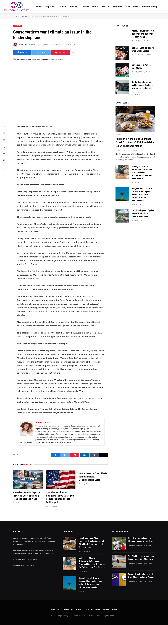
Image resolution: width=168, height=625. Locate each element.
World (62, 6)
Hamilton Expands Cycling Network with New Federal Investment (143, 213)
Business (119, 135)
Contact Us (132, 6)
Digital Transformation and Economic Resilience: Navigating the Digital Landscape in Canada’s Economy (143, 85)
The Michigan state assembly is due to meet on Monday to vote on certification (141, 558)
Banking (74, 6)
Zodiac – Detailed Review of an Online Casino (143, 49)
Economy (17, 25)
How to (105, 6)
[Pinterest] (4, 153)
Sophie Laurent (28, 45)
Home (39, 6)
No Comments (58, 45)
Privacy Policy (110, 609)
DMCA (78, 609)
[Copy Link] (4, 167)
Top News (51, 6)
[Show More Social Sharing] (72, 52)
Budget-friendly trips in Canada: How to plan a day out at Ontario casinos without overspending (142, 194)
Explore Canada (90, 6)
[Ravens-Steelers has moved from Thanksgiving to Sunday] (119, 579)
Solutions (117, 6)
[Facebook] (4, 133)
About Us (55, 609)
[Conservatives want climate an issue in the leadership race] (60, 89)
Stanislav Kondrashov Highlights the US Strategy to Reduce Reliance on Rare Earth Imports (60, 497)
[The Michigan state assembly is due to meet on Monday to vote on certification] (119, 561)
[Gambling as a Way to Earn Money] (122, 70)
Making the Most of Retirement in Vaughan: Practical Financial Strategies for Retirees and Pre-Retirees (142, 172)
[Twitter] (4, 140)
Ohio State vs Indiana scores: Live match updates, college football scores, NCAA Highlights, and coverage (141, 540)
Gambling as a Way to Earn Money (141, 66)
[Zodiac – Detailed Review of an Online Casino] (122, 53)
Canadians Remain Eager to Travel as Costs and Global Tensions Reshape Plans (26, 495)
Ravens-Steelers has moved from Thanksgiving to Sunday (141, 575)
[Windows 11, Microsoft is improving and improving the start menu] (122, 36)
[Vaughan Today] (16, 6)
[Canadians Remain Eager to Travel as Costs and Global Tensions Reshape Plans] (28, 479)
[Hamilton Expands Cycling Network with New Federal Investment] (122, 216)
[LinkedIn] (4, 146)
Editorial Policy (149, 6)
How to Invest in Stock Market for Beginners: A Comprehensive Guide (93, 476)
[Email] (4, 160)
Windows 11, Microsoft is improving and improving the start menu (143, 34)
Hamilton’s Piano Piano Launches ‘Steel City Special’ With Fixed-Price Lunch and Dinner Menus (135, 142)
